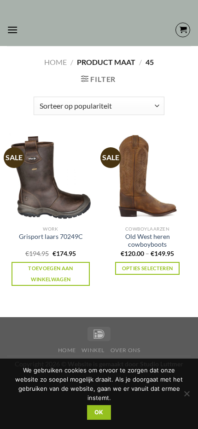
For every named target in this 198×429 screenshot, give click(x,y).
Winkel (93, 350)
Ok (99, 412)
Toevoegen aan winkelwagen (50, 273)
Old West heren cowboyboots (147, 241)
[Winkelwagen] (182, 30)
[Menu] (12, 29)
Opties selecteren (147, 268)
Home (55, 62)
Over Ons (125, 350)
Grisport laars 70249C (51, 236)
